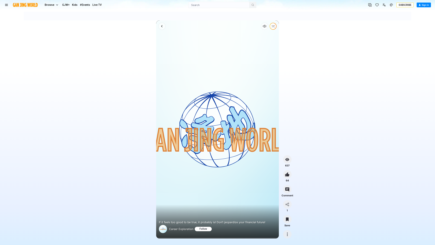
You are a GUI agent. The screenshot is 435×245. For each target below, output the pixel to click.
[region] (217, 129)
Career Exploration (181, 229)
